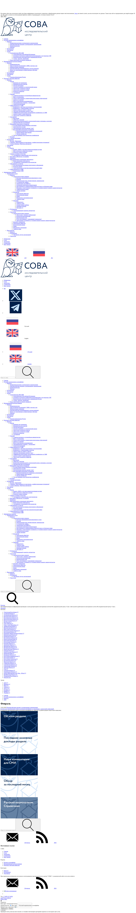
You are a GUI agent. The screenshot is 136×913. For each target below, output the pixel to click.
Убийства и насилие (18, 119)
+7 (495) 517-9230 (8, 896)
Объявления (7, 238)
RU (52, 258)
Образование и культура (16, 163)
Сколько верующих (15, 138)
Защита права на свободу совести (22, 109)
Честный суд (19, 207)
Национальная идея (21, 217)
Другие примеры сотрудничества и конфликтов (26, 135)
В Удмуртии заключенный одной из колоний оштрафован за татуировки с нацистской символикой (27, 709)
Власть (12, 148)
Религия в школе (17, 166)
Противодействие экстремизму (21, 122)
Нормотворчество (15, 46)
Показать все (7, 677)
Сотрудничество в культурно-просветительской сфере (27, 168)
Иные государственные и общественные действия (23, 70)
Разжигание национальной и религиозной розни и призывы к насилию (32, 121)
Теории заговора (20, 190)
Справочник (7, 243)
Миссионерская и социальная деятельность (21, 159)
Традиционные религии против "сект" (23, 128)
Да (2, 16)
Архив (8, 51)
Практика (15, 200)
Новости (9, 41)
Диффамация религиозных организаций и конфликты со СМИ (30, 112)
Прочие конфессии (21, 134)
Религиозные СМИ (18, 170)
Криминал (13, 158)
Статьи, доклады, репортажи (21, 58)
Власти (12, 81)
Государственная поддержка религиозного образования (28, 165)
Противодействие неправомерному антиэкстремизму (24, 68)
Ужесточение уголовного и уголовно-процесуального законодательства (35, 220)
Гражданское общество (22, 193)
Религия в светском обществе (12, 865)
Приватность (19, 202)
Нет (5, 16)
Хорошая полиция (21, 206)
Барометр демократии (19, 222)
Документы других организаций (22, 234)
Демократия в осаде (12, 173)
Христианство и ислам (19, 126)
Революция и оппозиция (19, 227)
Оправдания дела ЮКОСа (23, 183)
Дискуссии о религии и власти (21, 88)
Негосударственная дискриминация (23, 101)
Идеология (16, 192)
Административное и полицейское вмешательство (26, 95)
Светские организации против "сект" (23, 111)
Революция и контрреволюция (24, 197)
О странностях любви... (22, 182)
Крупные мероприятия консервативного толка (28, 178)
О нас (5, 240)
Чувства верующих (18, 85)
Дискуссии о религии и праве (21, 90)
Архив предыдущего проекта (21, 176)
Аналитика (7, 241)
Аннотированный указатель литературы (24, 210)
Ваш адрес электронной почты (9, 903)
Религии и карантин (18, 91)
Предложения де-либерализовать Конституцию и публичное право (34, 186)
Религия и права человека (20, 152)
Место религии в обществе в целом (22, 151)
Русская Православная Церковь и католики (24, 125)
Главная (6, 851)
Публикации (10, 48)
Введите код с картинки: (7, 907)
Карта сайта (4, 899)
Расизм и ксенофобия (9, 862)
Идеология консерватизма (23, 216)
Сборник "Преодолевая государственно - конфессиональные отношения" (30, 142)
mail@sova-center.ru (6, 898)
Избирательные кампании (17, 67)
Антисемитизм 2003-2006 (17, 53)
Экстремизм (13, 117)
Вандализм (16, 118)
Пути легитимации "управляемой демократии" (29, 219)
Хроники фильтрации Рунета (18, 77)
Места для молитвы (18, 97)
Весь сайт (14, 905)
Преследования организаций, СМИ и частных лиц (23, 65)
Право (18, 196)
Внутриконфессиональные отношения (23, 129)
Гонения (12, 94)
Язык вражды (10, 230)
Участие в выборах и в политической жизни (25, 87)
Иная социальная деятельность (21, 161)
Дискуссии (13, 212)
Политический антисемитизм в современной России (27, 57)
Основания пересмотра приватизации (26, 185)
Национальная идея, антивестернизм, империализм (30, 180)
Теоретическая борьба (19, 104)
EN (25, 258)
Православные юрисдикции (23, 132)
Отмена (11, 908)
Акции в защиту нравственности (22, 114)
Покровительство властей (20, 84)
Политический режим (22, 195)
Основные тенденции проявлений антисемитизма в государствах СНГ (32, 55)
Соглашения (16, 92)
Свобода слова (20, 199)
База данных (7, 244)
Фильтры (3, 608)
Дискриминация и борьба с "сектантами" (24, 102)
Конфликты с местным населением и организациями (27, 107)
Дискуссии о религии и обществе (22, 115)
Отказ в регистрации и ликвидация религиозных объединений (30, 98)
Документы (10, 50)
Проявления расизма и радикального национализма (24, 43)
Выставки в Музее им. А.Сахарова (19, 156)
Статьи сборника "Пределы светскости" (21, 144)
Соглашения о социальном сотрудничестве (24, 162)
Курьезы (12, 136)
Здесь (76, 13)
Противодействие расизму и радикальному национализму (25, 44)
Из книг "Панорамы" (15, 141)
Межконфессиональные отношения (19, 124)
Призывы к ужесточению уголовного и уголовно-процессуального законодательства (39, 188)
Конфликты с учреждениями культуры (23, 108)
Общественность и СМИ (16, 105)
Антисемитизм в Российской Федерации (24, 54)
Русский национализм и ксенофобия (29, 905)
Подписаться (4, 908)
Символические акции (22, 189)
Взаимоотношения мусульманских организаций (29, 131)
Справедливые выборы (22, 205)
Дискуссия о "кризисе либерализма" (26, 215)
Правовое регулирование (20, 82)
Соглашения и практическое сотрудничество (25, 155)
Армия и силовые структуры (18, 153)
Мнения (12, 47)
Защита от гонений (18, 99)
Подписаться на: (5, 905)
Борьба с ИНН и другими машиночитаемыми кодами (27, 149)
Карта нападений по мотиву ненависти (20, 60)
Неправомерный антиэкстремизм (13, 864)
